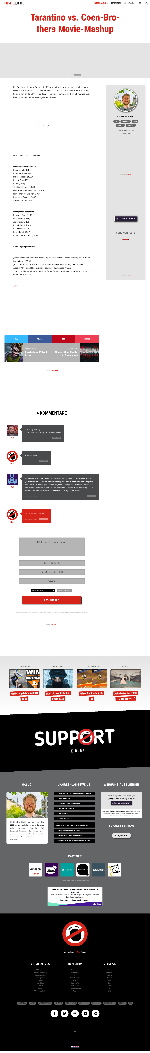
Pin (63, 339)
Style (109, 983)
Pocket (87, 339)
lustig (40, 988)
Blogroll (22, 1003)
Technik (109, 986)
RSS (130, 1003)
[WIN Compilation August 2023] (24, 685)
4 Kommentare (126, 133)
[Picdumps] (98, 870)
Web (109, 991)
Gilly (12, 438)
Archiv (33, 1003)
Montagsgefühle (40, 975)
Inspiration (75, 964)
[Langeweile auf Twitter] (65, 1013)
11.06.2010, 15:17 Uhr (31, 519)
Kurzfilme (40, 983)
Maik (12, 464)
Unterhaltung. (100, 3)
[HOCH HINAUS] (75, 1031)
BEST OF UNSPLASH (58, 666)
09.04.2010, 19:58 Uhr (31, 438)
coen (135, 121)
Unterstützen (45, 1003)
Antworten (56, 437)
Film (116, 121)
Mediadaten (71, 1003)
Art (75, 975)
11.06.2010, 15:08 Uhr (31, 496)
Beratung (96, 1003)
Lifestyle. (129, 3)
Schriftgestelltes (75, 988)
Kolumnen (109, 972)
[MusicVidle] (67, 870)
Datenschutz (110, 1003)
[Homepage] (16, 3)
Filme (40, 980)
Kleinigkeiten (40, 978)
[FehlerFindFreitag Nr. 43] (91, 685)
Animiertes (75, 970)
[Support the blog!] (75, 740)
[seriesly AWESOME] (51, 870)
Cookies (122, 1003)
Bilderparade (40, 970)
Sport (110, 980)
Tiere (109, 988)
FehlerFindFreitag (40, 972)
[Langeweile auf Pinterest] (96, 1013)
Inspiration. (116, 3)
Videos (75, 991)
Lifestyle (109, 964)
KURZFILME (125, 666)
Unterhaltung (40, 964)
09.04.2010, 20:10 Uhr (31, 461)
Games (40, 986)
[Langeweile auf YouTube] (85, 1013)
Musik (110, 975)
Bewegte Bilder (75, 978)
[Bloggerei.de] (75, 1046)
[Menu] (140, 3)
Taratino (131, 125)
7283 (78, 951)
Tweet (16, 339)
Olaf (12, 487)
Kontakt (58, 1003)
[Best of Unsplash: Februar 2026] (58, 685)
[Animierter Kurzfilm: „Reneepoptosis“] (125, 685)
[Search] (146, 3)
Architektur (75, 972)
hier (32, 614)
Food (109, 970)
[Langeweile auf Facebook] (54, 1013)
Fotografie (75, 983)
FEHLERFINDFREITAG (92, 666)
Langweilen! (121, 835)
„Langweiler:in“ (113, 799)
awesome (125, 121)
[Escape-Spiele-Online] (114, 870)
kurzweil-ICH (75, 986)
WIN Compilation (40, 991)
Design (75, 980)
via (15, 286)
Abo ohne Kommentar (64, 590)
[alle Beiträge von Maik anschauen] (126, 100)
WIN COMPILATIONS (24, 666)
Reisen (109, 978)
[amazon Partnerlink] (35, 870)
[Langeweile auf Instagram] (75, 1013)
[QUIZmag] (82, 870)
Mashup (120, 125)
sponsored (84, 1003)
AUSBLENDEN (77, 74)
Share (39, 339)
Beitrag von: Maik (126, 116)
